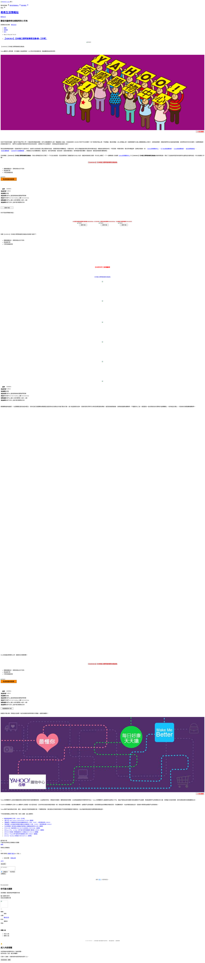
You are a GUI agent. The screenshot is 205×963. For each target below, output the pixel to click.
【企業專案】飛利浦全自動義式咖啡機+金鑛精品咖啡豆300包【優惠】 (24, 826)
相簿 (5, 28)
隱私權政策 (111, 940)
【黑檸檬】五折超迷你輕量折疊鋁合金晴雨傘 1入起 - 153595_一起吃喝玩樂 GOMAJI (27, 824)
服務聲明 (118, 940)
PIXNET (90, 940)
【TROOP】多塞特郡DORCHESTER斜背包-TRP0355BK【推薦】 (22, 828)
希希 (2, 844)
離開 (9, 959)
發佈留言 (3, 873)
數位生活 (13, 24)
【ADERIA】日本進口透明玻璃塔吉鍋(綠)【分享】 (25, 39)
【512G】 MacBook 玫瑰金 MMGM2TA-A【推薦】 (18, 835)
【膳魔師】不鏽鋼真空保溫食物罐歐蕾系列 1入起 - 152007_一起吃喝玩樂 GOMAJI (27, 822)
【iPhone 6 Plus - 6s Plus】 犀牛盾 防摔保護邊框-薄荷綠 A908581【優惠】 (24, 830)
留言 (13, 853)
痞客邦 (10, 853)
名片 (5, 31)
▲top (2, 861)
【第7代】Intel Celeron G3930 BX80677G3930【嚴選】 (19, 820)
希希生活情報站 (10, 12)
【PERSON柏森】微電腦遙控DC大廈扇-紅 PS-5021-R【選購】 (21, 832)
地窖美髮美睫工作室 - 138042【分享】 (14, 818)
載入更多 (3, 864)
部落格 (6, 30)
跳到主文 (3, 17)
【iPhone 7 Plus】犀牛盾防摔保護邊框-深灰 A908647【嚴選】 (21, 834)
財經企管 (13, 858)
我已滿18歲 (4, 959)
